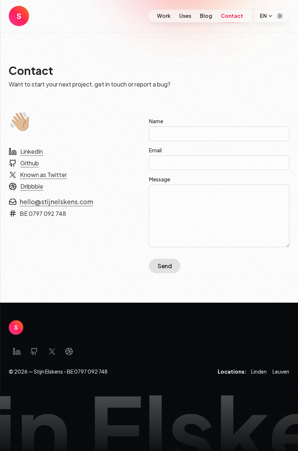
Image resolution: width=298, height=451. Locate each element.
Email (155, 150)
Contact (232, 15)
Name (156, 121)
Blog (206, 15)
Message (159, 179)
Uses (185, 15)
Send (165, 266)
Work (163, 15)
